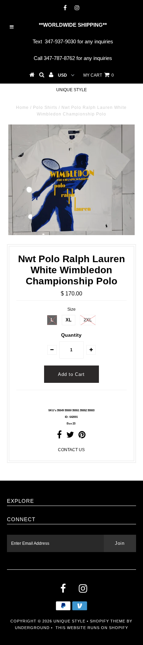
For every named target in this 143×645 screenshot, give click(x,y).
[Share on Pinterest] (82, 436)
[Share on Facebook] (59, 436)
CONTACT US (71, 449)
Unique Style (71, 89)
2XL (88, 319)
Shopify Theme (107, 621)
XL (69, 319)
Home (22, 107)
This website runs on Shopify (92, 628)
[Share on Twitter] (70, 436)
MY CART (98, 75)
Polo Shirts (45, 107)
